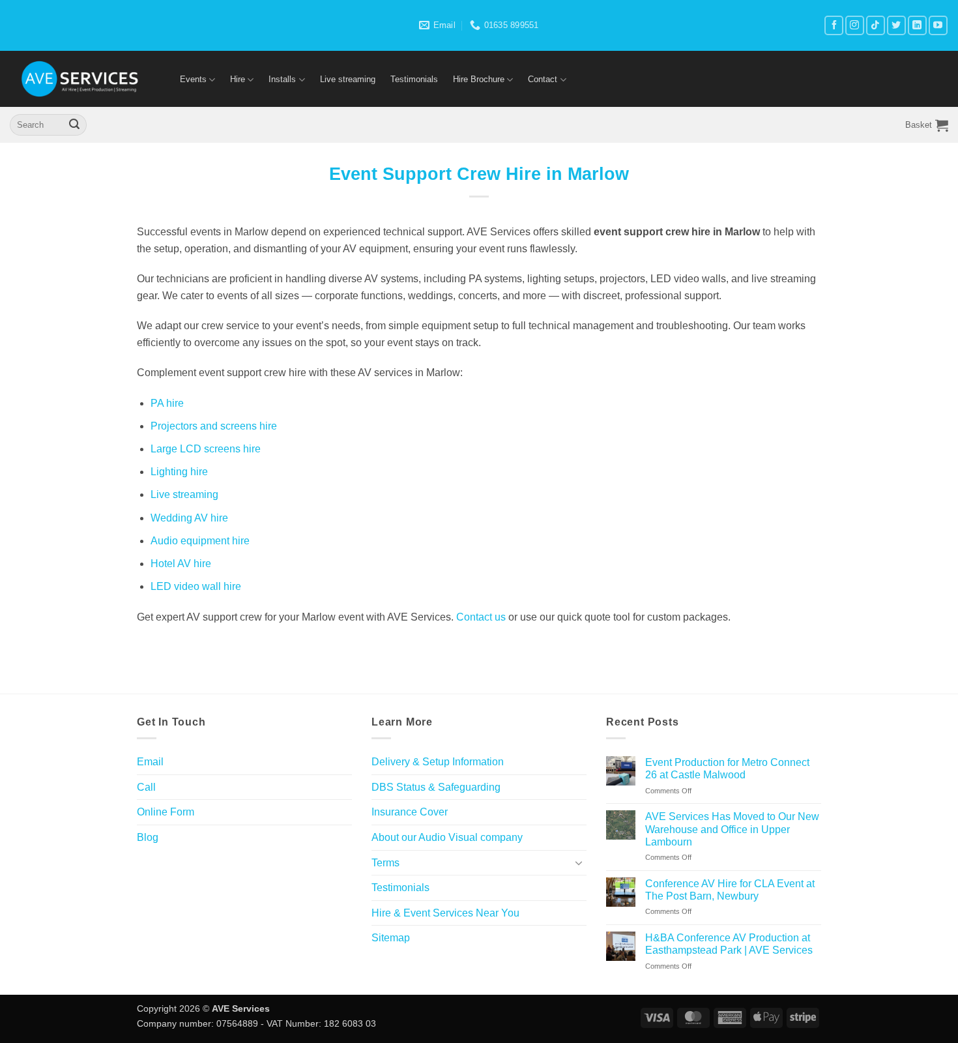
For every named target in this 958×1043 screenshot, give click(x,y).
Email (150, 761)
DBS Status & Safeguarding (436, 787)
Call (146, 787)
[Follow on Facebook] (833, 25)
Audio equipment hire (200, 540)
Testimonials (414, 79)
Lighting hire (179, 471)
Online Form (165, 811)
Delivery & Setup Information (437, 761)
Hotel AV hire (181, 563)
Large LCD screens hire (206, 448)
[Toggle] (579, 862)
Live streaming (347, 79)
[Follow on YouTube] (938, 25)
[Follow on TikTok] (875, 25)
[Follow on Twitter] (896, 25)
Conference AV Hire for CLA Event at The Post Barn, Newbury (730, 890)
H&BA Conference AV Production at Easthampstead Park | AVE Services (729, 944)
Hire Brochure (478, 79)
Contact (542, 79)
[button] (926, 125)
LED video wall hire (196, 586)
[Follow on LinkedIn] (917, 25)
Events (193, 79)
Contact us (481, 617)
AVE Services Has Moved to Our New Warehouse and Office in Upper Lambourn (732, 829)
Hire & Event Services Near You (445, 912)
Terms (385, 862)
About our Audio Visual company (447, 837)
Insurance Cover (409, 811)
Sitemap (390, 937)
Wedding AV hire (189, 517)
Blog (147, 837)
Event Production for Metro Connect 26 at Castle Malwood (727, 768)
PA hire (167, 403)
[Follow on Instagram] (854, 25)
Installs (282, 79)
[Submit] (74, 125)
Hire (237, 79)
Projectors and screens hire (214, 426)
